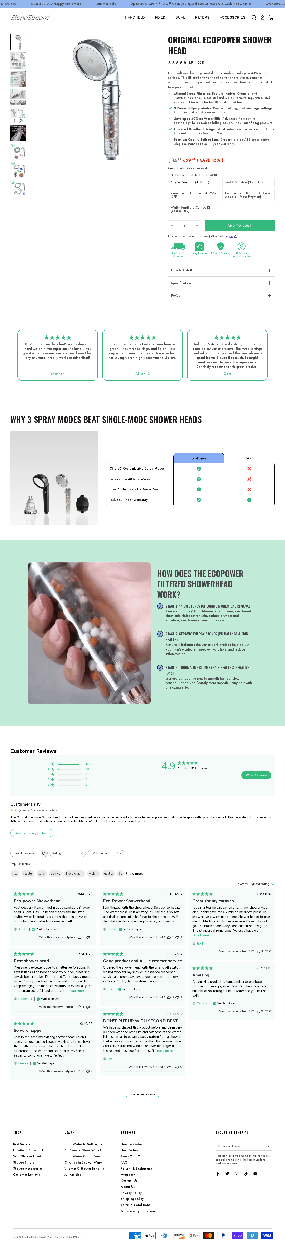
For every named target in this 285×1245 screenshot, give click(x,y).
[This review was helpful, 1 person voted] (169, 937)
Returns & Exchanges (136, 1168)
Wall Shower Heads (28, 1156)
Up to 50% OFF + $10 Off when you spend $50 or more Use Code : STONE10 (191, 3)
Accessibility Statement (138, 1211)
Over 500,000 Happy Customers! (56, 3)
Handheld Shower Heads (31, 1150)
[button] (253, 17)
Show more (134, 873)
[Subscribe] (269, 1145)
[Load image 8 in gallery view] (18, 152)
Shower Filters (23, 1162)
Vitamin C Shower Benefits (84, 1168)
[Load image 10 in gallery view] (18, 188)
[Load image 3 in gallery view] (18, 79)
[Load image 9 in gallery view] (18, 170)
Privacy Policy (131, 1192)
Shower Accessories (28, 1168)
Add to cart (240, 225)
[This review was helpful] (258, 951)
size (15, 874)
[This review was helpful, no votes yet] (79, 937)
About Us (128, 1186)
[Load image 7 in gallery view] (18, 133)
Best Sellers (21, 1144)
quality (108, 874)
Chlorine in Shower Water (83, 1162)
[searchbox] (25, 853)
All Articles (72, 1174)
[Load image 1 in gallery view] (18, 42)
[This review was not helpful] (177, 1066)
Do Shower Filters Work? (82, 1150)
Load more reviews (142, 1094)
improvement (74, 874)
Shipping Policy (132, 1199)
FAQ (124, 1162)
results (28, 874)
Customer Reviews (26, 1174)
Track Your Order (134, 1156)
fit (120, 874)
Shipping (173, 167)
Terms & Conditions (135, 1205)
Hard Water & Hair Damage (85, 1156)
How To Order (131, 1144)
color (41, 874)
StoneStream (36, 1237)
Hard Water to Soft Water (84, 1144)
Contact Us (129, 1180)
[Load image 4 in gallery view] (18, 97)
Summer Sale (106, 3)
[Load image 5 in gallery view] (18, 115)
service (55, 874)
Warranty (128, 1174)
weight (93, 874)
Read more (201, 935)
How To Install (131, 1150)
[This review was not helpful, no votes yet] (88, 937)
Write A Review (256, 775)
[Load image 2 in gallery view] (18, 60)
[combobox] (68, 853)
